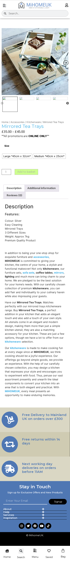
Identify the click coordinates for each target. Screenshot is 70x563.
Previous (2, 103)
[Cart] (63, 551)
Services (8, 515)
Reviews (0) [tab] (14, 195)
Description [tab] (14, 188)
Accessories (17, 122)
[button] (4, 5)
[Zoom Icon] (35, 61)
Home (5, 122)
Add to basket (26, 171)
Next (67, 103)
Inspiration (10, 518)
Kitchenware (34, 122)
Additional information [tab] (41, 188)
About (7, 509)
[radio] (17, 156)
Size (6, 146)
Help (6, 512)
